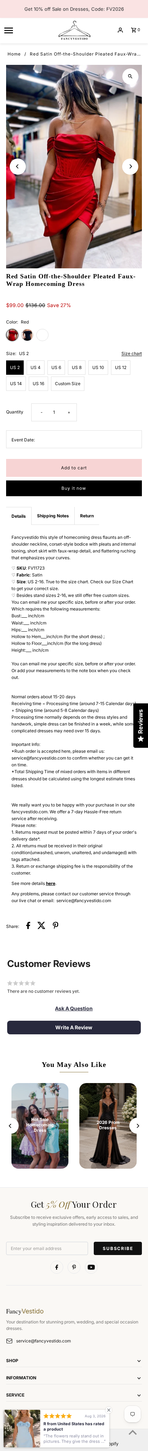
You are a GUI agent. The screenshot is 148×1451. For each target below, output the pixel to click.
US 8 (77, 367)
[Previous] (18, 166)
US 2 (15, 367)
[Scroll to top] (133, 1432)
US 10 (98, 367)
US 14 (16, 383)
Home (14, 54)
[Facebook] (56, 1267)
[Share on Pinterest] (56, 926)
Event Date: (23, 439)
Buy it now (73, 488)
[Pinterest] (74, 1267)
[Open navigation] (28, 30)
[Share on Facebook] (28, 926)
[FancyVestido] (74, 30)
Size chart (131, 353)
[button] (74, 1008)
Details (18, 516)
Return (87, 515)
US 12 (120, 367)
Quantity (14, 412)
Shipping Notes (53, 515)
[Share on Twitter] (41, 926)
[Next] (130, 166)
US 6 (56, 367)
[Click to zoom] (130, 76)
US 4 (36, 367)
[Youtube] (91, 1267)
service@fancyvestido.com (43, 1341)
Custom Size (67, 383)
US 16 (38, 383)
